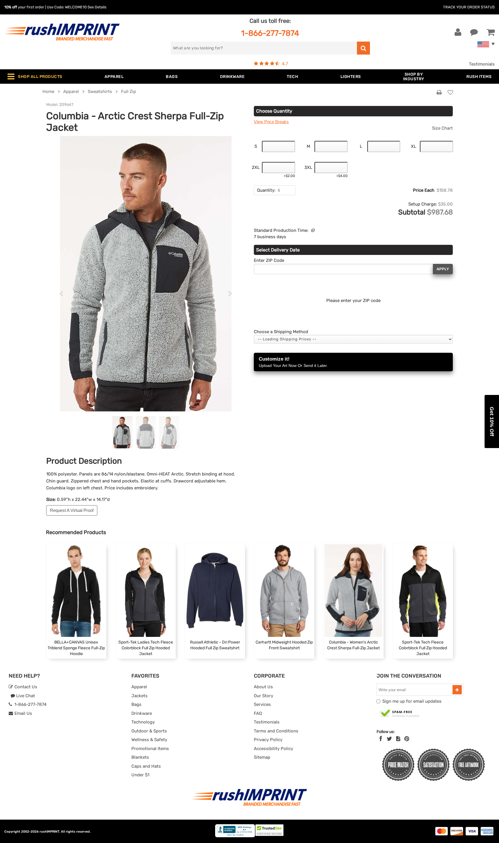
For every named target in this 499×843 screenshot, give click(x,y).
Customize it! (293, 362)
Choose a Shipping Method (281, 331)
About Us (263, 686)
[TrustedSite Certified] (400, 713)
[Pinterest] (406, 738)
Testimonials (482, 64)
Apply (443, 269)
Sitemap (262, 757)
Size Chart (442, 128)
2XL (256, 167)
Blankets (140, 757)
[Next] (230, 294)
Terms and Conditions (276, 731)
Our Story (263, 695)
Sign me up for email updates (412, 701)
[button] (492, 421)
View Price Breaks (271, 121)
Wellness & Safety (149, 739)
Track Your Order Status (469, 7)
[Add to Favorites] (450, 93)
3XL (308, 167)
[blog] (398, 738)
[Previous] (61, 294)
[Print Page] (439, 93)
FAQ (258, 713)
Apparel (139, 686)
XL (413, 146)
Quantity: (266, 190)
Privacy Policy (268, 739)
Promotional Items (150, 748)
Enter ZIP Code (269, 260)
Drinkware (141, 713)
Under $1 (140, 774)
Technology (143, 722)
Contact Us (25, 686)
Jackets (139, 695)
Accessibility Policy (273, 748)
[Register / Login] (458, 32)
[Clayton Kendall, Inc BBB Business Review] (235, 835)
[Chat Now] (474, 32)
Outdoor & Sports (149, 731)
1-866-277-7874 (270, 33)
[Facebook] (380, 738)
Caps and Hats (146, 766)
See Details (97, 7)
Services (262, 704)
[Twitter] (389, 738)
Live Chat (25, 695)
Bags (136, 704)
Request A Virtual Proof (72, 510)
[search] (363, 48)
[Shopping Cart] (491, 32)
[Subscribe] (457, 689)
